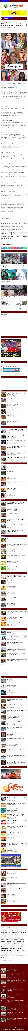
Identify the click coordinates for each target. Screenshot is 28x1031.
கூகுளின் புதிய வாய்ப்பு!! (11, 685)
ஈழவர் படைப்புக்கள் (4, 932)
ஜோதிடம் (14, 948)
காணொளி (10, 934)
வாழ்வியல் (21, 946)
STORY (15, 955)
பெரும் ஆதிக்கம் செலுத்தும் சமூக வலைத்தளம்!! (16, 690)
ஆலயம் (2, 930)
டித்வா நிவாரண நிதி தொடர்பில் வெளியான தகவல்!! (17, 1018)
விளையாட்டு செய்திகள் (4, 948)
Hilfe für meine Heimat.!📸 (12, 513)
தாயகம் (2, 939)
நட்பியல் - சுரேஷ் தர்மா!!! (11, 488)
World (2, 957)
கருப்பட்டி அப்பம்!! (10, 415)
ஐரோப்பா (20, 932)
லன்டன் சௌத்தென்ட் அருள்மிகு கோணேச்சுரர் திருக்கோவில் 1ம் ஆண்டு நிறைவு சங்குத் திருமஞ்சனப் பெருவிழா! (16, 816)
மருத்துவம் (18, 943)
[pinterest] (25, 1)
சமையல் (24, 934)
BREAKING (9, 950)
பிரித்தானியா (19, 941)
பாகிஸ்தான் (3, 941)
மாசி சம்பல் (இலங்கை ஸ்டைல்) (13, 409)
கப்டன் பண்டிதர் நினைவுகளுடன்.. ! (14, 749)
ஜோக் (11, 948)
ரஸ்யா (14, 946)
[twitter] (20, 1)
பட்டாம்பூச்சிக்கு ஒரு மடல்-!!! (12, 482)
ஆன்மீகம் (6, 930)
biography (3, 950)
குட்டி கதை (19, 934)
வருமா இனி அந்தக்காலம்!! (12, 592)
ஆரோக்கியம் (23, 927)
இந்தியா (6, 244)
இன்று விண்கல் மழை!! (11, 679)
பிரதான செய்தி (8, 941)
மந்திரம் (8, 943)
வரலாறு (17, 946)
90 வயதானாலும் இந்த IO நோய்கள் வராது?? (15, 549)
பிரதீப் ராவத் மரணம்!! (11, 894)
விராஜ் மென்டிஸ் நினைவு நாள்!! (13, 969)
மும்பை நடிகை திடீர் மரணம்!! (12, 872)
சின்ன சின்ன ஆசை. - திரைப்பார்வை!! (14, 888)
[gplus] (22, 1)
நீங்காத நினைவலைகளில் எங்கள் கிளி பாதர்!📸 (16, 980)
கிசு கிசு (15, 934)
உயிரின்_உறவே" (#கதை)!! (12, 586)
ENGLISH (23, 950)
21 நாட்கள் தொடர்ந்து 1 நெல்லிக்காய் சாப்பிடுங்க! (16, 538)
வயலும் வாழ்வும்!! (10, 471)
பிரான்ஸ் (14, 941)
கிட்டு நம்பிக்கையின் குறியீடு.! (13, 744)
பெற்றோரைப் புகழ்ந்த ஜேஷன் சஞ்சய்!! (14, 900)
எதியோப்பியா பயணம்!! (11, 597)
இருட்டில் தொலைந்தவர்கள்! (12, 465)
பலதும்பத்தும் (22, 939)
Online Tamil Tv (4, 955)
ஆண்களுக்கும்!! (10, 493)
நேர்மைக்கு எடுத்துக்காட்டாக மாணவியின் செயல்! (10, 296)
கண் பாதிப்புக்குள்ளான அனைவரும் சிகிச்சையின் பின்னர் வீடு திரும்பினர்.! (12, 266)
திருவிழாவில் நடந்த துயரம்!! (6, 281)
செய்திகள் (10, 244)
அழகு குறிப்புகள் (8, 927)
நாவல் (12, 939)
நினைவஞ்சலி (16, 939)
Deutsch (19, 950)
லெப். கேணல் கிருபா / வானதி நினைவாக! (15, 727)
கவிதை (2, 934)
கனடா (6, 934)
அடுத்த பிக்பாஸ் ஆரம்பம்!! (12, 877)
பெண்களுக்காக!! (10, 580)
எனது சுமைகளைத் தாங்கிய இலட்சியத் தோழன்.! (16, 738)
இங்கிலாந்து (11, 930)
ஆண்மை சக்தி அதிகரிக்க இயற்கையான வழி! (16, 555)
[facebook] (19, 1)
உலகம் (9, 932)
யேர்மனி (10, 946)
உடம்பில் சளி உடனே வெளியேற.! (13, 561)
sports (11, 955)
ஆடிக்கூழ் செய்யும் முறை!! (12, 398)
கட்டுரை (24, 932)
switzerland (20, 955)
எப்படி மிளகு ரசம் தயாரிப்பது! (12, 404)
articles (19, 948)
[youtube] (24, 1)
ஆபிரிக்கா (14, 927)
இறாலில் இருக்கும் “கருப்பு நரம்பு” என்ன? (15, 421)
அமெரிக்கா (3, 927)
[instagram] (26, 1)
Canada (14, 950)
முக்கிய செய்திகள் (4, 946)
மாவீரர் (23, 943)
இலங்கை (20, 930)
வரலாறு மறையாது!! (11, 603)
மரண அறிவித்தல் (13, 943)
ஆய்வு (19, 927)
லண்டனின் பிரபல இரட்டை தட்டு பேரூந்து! (15, 642)
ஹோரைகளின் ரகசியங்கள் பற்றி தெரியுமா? (15, 617)
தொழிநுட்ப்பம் (7, 939)
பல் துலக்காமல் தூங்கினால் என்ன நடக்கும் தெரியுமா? (17, 544)
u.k (25, 955)
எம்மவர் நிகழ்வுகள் (15, 932)
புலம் (23, 941)
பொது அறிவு (3, 943)
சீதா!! (8, 477)
